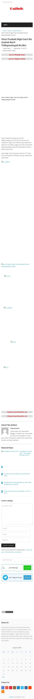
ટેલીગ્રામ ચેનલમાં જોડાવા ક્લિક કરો (17, 416)
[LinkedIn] (18, 687)
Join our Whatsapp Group (17, 55)
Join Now (27, 568)
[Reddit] (30, 687)
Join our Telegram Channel (17, 59)
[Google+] (6, 687)
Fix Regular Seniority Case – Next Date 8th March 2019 (26, 453)
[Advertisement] (17, 17)
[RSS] (2, 691)
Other (14, 51)
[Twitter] (22, 687)
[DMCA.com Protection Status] (7, 613)
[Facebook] (2, 687)
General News (7, 51)
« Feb (3, 677)
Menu (5, 25)
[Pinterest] (10, 687)
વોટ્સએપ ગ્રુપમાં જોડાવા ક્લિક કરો (17, 412)
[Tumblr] (26, 687)
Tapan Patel (6, 48)
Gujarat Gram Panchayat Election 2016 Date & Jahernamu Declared (17, 483)
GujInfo (11, 697)
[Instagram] (14, 687)
